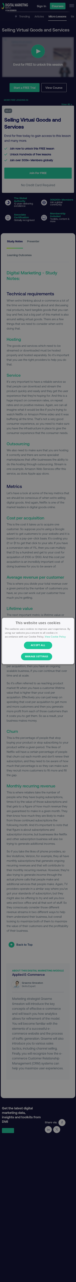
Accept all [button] (38, 645)
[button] (38, 656)
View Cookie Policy (55, 636)
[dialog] (38, 641)
